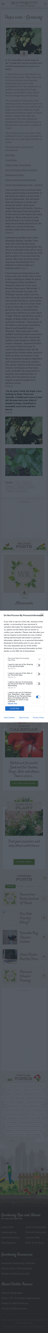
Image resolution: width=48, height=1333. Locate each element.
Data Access (24, 718)
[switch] (38, 665)
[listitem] (24, 659)
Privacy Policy (38, 718)
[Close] (43, 615)
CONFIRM (14, 709)
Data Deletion (9, 718)
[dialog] (24, 666)
